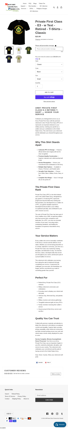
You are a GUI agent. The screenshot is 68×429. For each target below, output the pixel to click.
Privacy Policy (22, 396)
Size (36, 75)
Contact (7, 398)
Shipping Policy (16, 398)
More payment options (49, 101)
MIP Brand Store (49, 418)
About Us (26, 398)
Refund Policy (16, 394)
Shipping (37, 39)
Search (7, 394)
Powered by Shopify (58, 418)
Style (36, 61)
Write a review (56, 374)
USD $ (9, 413)
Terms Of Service (10, 396)
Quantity (37, 83)
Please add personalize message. (44, 45)
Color (36, 68)
